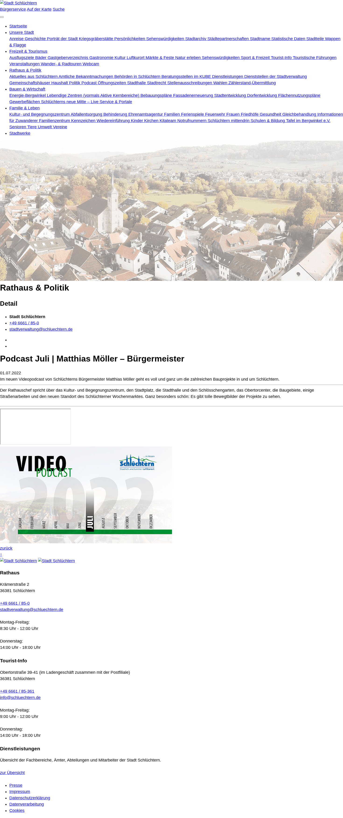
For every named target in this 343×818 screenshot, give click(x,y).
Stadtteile (315, 38)
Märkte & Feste (160, 57)
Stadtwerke (19, 133)
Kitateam (168, 120)
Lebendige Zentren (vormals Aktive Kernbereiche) (93, 95)
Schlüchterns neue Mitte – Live (70, 101)
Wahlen (220, 83)
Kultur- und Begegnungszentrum (40, 114)
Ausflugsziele (22, 57)
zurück (6, 548)
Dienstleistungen (228, 76)
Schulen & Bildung (268, 120)
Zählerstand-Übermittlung (252, 83)
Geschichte (36, 38)
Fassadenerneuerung (193, 95)
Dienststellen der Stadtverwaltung (275, 76)
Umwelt (45, 127)
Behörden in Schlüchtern (137, 76)
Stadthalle (137, 83)
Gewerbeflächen (25, 101)
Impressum (19, 791)
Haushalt (60, 83)
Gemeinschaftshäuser (30, 83)
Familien (172, 114)
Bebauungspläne (156, 95)
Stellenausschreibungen (190, 83)
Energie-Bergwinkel (28, 95)
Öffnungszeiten (112, 83)
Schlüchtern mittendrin (229, 120)
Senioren (18, 127)
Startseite (18, 26)
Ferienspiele (193, 114)
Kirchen (152, 120)
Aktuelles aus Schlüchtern (34, 76)
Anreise (17, 38)
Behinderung (115, 114)
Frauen (233, 114)
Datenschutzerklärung (29, 798)
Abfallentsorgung (87, 114)
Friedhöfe (250, 114)
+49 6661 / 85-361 (17, 691)
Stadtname (260, 38)
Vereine (60, 127)
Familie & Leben (24, 108)
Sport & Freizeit (256, 57)
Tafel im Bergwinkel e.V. (308, 120)
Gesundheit (271, 114)
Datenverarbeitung (26, 804)
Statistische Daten (288, 38)
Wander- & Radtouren (62, 64)
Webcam (91, 64)
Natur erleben (188, 57)
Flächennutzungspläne (299, 95)
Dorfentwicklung (262, 95)
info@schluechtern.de (20, 697)
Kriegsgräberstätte (96, 38)
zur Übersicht (12, 772)
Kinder (137, 120)
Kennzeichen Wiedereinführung (101, 120)
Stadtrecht (157, 83)
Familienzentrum (55, 120)
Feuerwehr (215, 114)
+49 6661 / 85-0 (24, 323)
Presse (15, 785)
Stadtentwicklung (230, 95)
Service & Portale (116, 101)
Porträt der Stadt (63, 38)
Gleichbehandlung (299, 114)
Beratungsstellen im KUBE (186, 76)
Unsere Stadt (21, 32)
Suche (59, 9)
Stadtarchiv (196, 38)
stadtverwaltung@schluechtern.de (41, 329)
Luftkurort (136, 57)
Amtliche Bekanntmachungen (86, 76)
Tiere (32, 127)
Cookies (16, 810)
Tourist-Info (282, 57)
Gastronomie (102, 57)
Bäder (41, 57)
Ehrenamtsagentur (146, 114)
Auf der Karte (39, 9)
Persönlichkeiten (130, 38)
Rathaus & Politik (25, 70)
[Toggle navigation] (2, 17)
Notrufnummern (192, 120)
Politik (75, 83)
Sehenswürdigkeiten (165, 38)
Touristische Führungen (314, 57)
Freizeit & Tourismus (28, 51)
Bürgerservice (13, 9)
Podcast (89, 83)
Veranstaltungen (25, 64)
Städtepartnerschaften (228, 38)
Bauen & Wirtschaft (27, 89)
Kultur (121, 57)
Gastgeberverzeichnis (68, 57)
